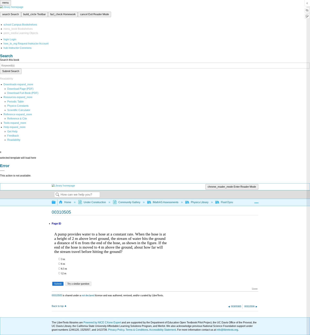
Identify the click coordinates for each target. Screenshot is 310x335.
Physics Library (199, 202)
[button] (13, 135)
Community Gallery (129, 202)
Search (57, 194)
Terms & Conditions (137, 329)
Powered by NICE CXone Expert (102, 322)
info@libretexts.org (227, 329)
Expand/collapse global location (256, 201)
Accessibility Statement (162, 329)
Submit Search (10, 71)
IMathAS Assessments (165, 202)
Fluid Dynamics (229, 202)
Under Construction (95, 202)
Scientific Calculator (18, 110)
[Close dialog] (2, 170)
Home (68, 202)
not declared (88, 295)
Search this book (9, 59)
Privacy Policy (116, 329)
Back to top (58, 306)
